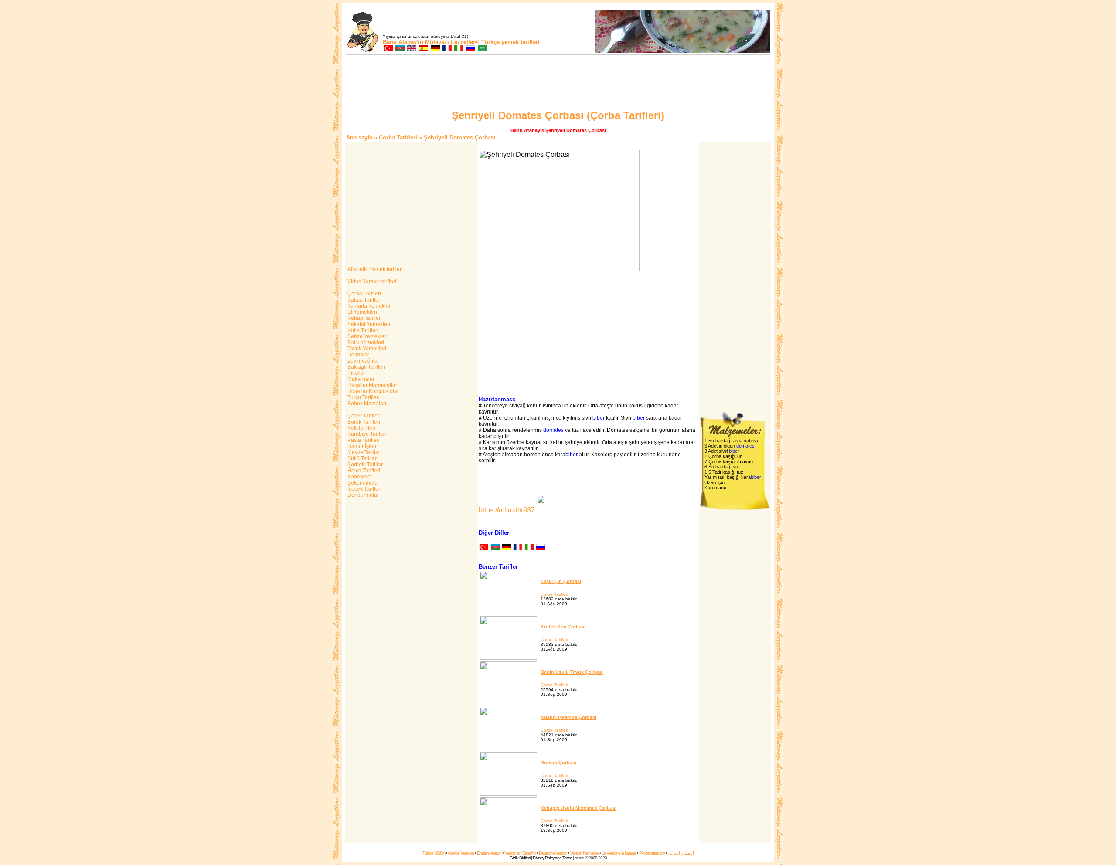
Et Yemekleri (361, 312)
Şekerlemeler (362, 483)
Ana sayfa (359, 137)
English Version (489, 853)
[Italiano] (529, 548)
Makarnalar (360, 379)
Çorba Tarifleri (398, 137)
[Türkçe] (483, 548)
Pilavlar (355, 373)
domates (553, 430)
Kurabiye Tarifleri (367, 434)
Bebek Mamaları (366, 403)
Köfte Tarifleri (362, 330)
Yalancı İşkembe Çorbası (568, 717)
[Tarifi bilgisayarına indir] (545, 510)
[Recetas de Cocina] (423, 49)
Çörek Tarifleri (363, 416)
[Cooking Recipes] (411, 49)
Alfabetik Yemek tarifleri (374, 269)
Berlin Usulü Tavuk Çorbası (572, 672)
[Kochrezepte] (435, 49)
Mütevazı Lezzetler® (452, 42)
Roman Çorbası (558, 762)
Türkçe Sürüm (433, 853)
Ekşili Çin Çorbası (561, 581)
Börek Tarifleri (363, 422)
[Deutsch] (506, 548)
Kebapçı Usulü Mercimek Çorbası (578, 808)
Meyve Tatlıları (363, 452)
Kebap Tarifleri (364, 318)
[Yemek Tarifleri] (388, 49)
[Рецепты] (470, 49)
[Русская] (540, 548)
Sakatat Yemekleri (368, 324)
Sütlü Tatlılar (361, 458)
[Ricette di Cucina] (458, 49)
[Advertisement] (558, 83)
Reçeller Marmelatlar (371, 385)
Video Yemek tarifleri (371, 281)
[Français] (517, 548)
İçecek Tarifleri (363, 489)
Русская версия (652, 853)
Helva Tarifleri (363, 471)
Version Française (584, 853)
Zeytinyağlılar (362, 361)
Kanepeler (359, 477)
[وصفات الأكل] (482, 49)
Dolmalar (357, 355)
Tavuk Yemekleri (366, 349)
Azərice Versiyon (461, 853)
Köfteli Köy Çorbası (563, 626)
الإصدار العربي (681, 853)
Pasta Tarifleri (363, 440)
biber (598, 418)
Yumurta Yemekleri (369, 306)
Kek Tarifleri (360, 428)
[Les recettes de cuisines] (447, 49)
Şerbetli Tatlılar (364, 464)
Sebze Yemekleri (367, 336)
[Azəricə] (495, 548)
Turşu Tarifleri (363, 397)
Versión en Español (520, 853)
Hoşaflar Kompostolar (372, 391)
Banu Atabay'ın (403, 42)
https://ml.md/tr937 (507, 510)
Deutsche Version (553, 853)
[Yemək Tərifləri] (400, 49)
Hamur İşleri (361, 446)
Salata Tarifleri (363, 300)
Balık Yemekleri (365, 342)
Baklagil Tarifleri (365, 367)
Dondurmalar (362, 495)
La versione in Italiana (619, 853)
